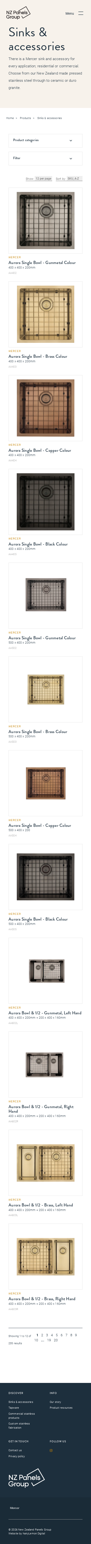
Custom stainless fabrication (19, 1425)
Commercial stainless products (21, 1415)
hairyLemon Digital (34, 1533)
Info (53, 1393)
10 (36, 1340)
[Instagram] (52, 1450)
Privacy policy (16, 1456)
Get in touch (18, 1441)
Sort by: (61, 178)
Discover (15, 1393)
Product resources (61, 1407)
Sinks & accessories (49, 118)
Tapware (13, 1407)
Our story (55, 1402)
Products (25, 118)
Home (10, 118)
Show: (30, 178)
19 (49, 1340)
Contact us (15, 1450)
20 (56, 1340)
